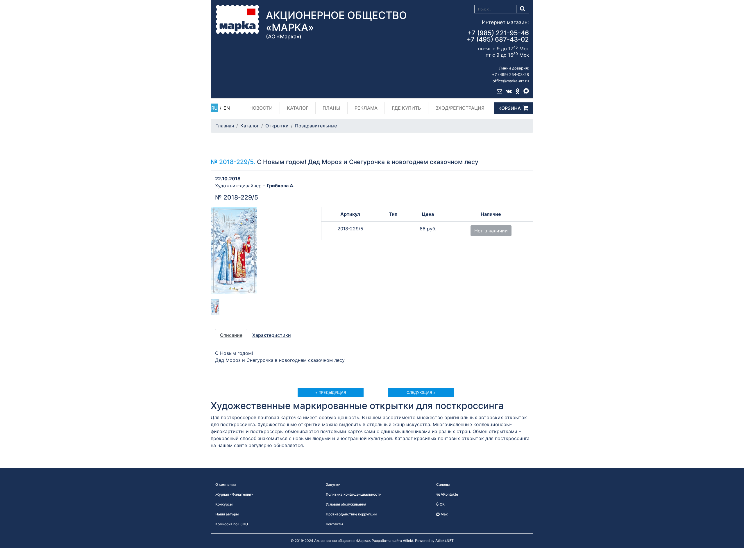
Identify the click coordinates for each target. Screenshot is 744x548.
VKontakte (449, 494)
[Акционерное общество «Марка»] (237, 19)
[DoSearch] (522, 9)
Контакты (334, 524)
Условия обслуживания (346, 504)
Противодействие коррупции (351, 514)
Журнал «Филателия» (234, 494)
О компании (225, 484)
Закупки (333, 484)
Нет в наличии (491, 231)
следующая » (421, 392)
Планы (331, 108)
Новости (261, 108)
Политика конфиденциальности (353, 494)
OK (442, 504)
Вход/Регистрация (459, 108)
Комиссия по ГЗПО (231, 524)
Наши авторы (227, 514)
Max (444, 514)
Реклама (366, 108)
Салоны (443, 484)
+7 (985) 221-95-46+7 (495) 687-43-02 (498, 36)
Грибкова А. (281, 185)
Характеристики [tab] (271, 335)
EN (226, 108)
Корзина (509, 108)
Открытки (277, 126)
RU (214, 108)
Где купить (406, 108)
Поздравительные (316, 126)
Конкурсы (224, 504)
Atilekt (408, 540)
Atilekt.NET (444, 540)
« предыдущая (330, 392)
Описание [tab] (231, 335)
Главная (224, 126)
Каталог (297, 108)
